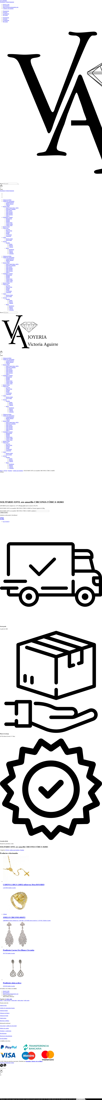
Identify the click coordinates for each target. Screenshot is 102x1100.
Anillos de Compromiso (8, 201)
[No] (85, 1099)
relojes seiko (9, 999)
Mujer (7, 248)
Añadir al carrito (4, 512)
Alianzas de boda (4, 1015)
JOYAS (5, 241)
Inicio (1, 470)
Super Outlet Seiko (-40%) (12, 208)
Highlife (8, 220)
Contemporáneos (10, 202)
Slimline (8, 221)
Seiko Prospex (9, 214)
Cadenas (11, 247)
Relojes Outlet (9, 238)
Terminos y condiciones (5, 1031)
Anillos (10, 244)
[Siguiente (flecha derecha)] (2, 1069)
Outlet (4, 237)
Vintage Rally (9, 222)
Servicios (5, 12)
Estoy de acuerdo (80, 1099)
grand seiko (14, 1000)
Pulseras (11, 245)
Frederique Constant (8, 217)
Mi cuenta (5, 15)
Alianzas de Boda (7, 199)
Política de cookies (4, 1028)
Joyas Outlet (9, 240)
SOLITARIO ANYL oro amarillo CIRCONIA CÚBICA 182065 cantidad (17, 511)
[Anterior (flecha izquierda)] (0, 1069)
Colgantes (11, 253)
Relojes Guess (6, 226)
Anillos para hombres (18, 470)
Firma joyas (6, 228)
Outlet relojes (3, 1018)
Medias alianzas (9, 204)
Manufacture (9, 218)
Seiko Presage (9, 212)
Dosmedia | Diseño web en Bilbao (34, 1061)
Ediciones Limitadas (11, 209)
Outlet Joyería (3, 1005)
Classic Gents (9, 225)
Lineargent (8, 236)
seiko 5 (1, 1000)
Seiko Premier (9, 213)
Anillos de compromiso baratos (7, 1008)
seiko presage (7, 1000)
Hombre (8, 242)
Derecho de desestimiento (6, 1036)
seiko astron (20, 1000)
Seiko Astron (9, 210)
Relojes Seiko (6, 206)
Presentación (6, 11)
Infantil (7, 233)
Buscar (1, 183)
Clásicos (8, 205)
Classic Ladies (9, 224)
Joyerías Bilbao (3, 1038)
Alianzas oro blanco (4, 1013)
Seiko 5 (8, 216)
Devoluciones (3, 1033)
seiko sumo (26, 1000)
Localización (6, 13)
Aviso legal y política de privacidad (8, 1025)
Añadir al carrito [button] (12, 887)
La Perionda (9, 234)
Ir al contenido (3, 0)
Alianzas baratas (4, 1010)
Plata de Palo (9, 230)
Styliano (8, 232)
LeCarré (8, 229)
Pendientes (11, 249)
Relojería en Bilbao (4, 1020)
